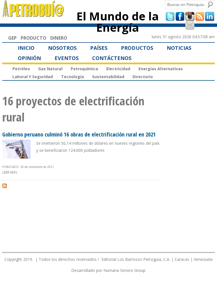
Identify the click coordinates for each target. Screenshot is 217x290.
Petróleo (21, 68)
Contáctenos (111, 58)
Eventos (67, 58)
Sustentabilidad (108, 76)
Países (98, 47)
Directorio (143, 76)
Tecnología (72, 76)
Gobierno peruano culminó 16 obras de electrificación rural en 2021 (79, 134)
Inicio (26, 47)
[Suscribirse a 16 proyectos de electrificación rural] (4, 185)
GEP (12, 38)
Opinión (29, 58)
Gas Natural (50, 68)
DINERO (58, 38)
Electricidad (118, 68)
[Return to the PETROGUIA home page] (33, 14)
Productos (137, 47)
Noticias (179, 47)
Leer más (9, 172)
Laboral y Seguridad (32, 76)
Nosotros (62, 47)
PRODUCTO (33, 38)
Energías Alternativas (160, 68)
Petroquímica (84, 68)
